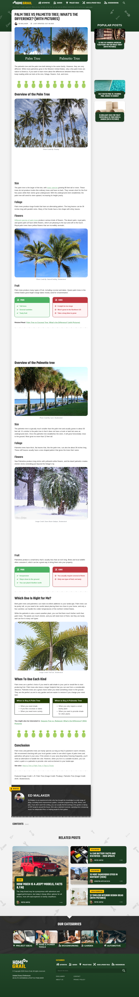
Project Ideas (74, 3)
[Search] (123, 970)
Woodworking (113, 3)
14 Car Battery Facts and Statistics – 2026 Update (102, 855)
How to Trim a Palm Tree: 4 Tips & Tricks (38, 766)
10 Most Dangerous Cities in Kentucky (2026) (104, 876)
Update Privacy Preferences (22, 975)
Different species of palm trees (26, 220)
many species (52, 188)
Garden (59, 3)
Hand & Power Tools (93, 3)
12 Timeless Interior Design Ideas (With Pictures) (106, 897)
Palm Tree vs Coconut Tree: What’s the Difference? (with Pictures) (53, 322)
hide (26, 824)
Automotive (46, 3)
